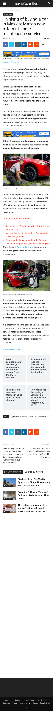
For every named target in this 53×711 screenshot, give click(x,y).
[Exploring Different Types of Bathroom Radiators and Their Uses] (9, 495)
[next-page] (8, 518)
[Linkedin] (24, 44)
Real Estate (42, 700)
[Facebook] (5, 44)
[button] (4, 3)
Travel (15, 703)
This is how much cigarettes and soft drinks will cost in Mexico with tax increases (32, 508)
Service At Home (11, 62)
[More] (43, 44)
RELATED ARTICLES (12, 472)
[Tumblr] (18, 44)
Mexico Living (15, 10)
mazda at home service (38, 417)
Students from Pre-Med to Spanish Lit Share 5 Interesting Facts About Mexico (34, 482)
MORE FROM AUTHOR (34, 472)
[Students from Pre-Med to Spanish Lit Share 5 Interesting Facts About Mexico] (9, 482)
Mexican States (29, 700)
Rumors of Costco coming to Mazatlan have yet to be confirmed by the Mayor (38, 452)
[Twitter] (11, 44)
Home (5, 10)
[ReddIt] (36, 44)
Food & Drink (45, 703)
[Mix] (30, 44)
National (18, 700)
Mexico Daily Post (11, 349)
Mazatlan (7, 512)
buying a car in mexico (19, 417)
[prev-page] (4, 518)
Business (6, 703)
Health (35, 703)
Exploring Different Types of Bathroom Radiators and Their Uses (33, 495)
